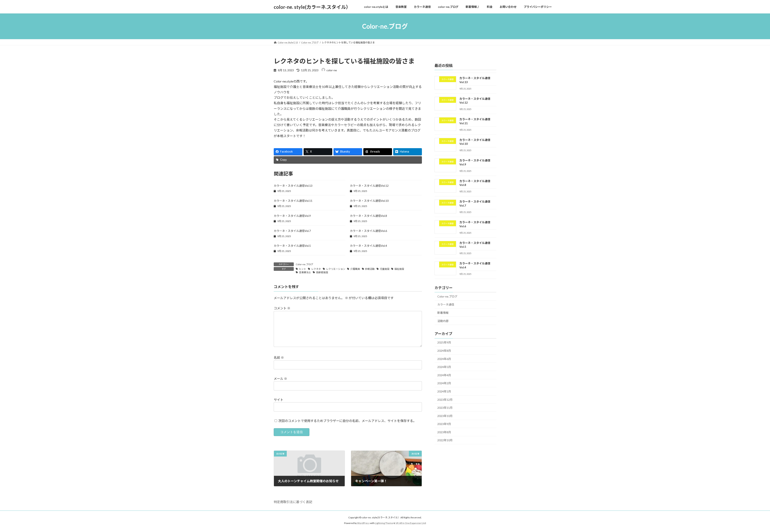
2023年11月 (445, 407)
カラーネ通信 (445, 304)
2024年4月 (444, 375)
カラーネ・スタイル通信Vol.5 (292, 245)
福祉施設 (399, 268)
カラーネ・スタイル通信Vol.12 (369, 185)
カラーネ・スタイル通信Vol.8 (368, 215)
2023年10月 (445, 416)
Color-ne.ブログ (304, 264)
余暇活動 (370, 268)
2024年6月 (444, 359)
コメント (282, 308)
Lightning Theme (384, 523)
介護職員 (355, 268)
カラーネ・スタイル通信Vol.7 (292, 230)
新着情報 (443, 312)
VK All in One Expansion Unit (411, 523)
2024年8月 (444, 350)
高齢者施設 (322, 272)
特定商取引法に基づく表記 (293, 502)
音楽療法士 (305, 272)
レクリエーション (335, 268)
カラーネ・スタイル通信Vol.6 (368, 230)
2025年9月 (444, 342)
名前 (279, 357)
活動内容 (443, 321)
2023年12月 (445, 399)
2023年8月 (444, 432)
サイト (278, 400)
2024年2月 (444, 383)
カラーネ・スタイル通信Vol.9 (292, 215)
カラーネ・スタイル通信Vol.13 (293, 185)
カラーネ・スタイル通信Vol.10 (369, 200)
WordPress (363, 523)
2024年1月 (444, 391)
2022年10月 (445, 440)
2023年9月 (444, 424)
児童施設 (384, 268)
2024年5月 (444, 367)
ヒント (302, 268)
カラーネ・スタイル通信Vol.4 (368, 245)
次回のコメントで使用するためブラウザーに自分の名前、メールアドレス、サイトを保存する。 (347, 420)
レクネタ (316, 268)
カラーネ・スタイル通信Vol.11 (293, 200)
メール (280, 378)
